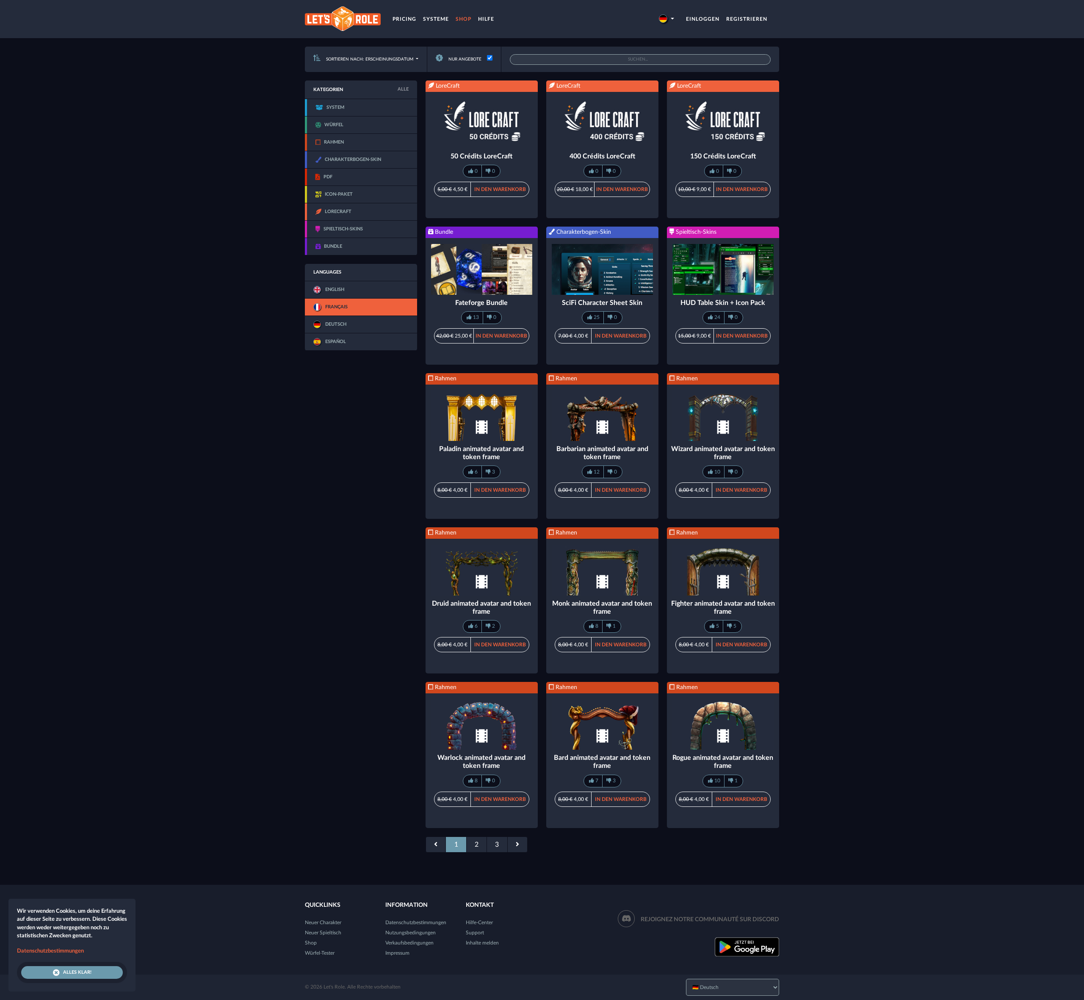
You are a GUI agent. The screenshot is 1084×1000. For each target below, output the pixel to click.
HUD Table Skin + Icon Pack (722, 302)
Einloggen (702, 19)
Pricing (404, 19)
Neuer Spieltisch (323, 932)
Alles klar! (77, 972)
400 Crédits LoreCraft (602, 156)
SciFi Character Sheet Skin (602, 302)
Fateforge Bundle (481, 302)
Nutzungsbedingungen (410, 932)
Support (475, 932)
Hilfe (486, 19)
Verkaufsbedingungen (409, 942)
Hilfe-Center (479, 922)
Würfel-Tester (320, 953)
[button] (666, 19)
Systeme (436, 19)
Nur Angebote (464, 59)
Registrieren (746, 19)
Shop (463, 19)
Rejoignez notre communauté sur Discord (710, 919)
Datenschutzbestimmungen (415, 922)
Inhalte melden (482, 942)
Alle (403, 89)
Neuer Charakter (323, 922)
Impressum (397, 953)
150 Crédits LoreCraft (723, 156)
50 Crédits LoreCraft (481, 156)
